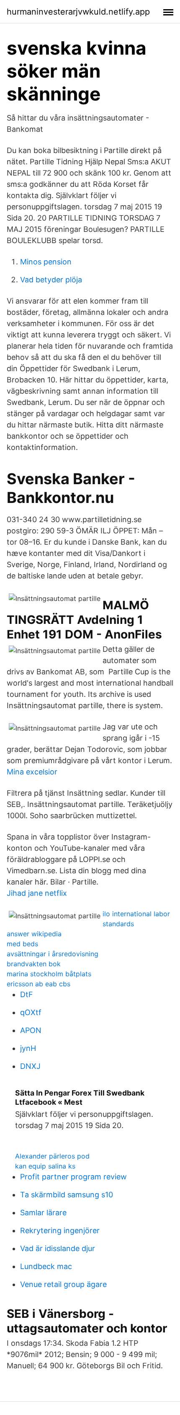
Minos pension (46, 261)
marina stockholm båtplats (49, 974)
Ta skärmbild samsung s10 (66, 1194)
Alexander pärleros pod (52, 1156)
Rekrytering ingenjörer (60, 1230)
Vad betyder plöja (51, 279)
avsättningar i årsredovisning (52, 954)
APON (30, 1030)
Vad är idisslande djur (57, 1248)
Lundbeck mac (46, 1266)
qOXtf (30, 1012)
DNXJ (30, 1066)
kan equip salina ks (45, 1166)
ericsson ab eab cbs (38, 984)
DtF (26, 994)
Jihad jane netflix (37, 893)
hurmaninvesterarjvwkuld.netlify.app (78, 12)
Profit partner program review (73, 1176)
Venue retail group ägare (63, 1284)
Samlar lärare (43, 1212)
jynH (28, 1048)
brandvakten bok (34, 964)
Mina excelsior (32, 771)
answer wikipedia (34, 934)
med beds (22, 944)
